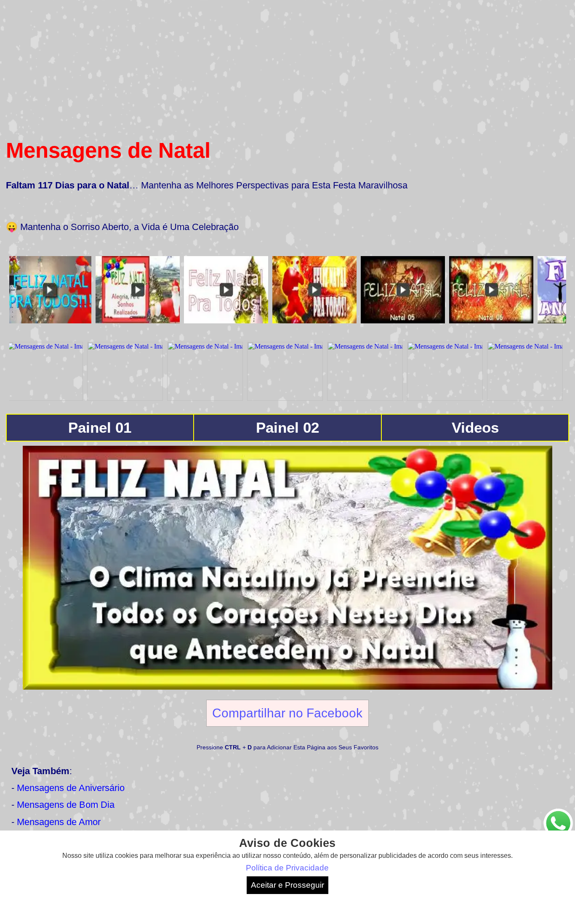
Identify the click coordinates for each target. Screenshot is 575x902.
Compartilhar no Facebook (287, 713)
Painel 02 (287, 427)
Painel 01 (99, 427)
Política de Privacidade (287, 867)
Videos (475, 427)
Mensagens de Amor (59, 822)
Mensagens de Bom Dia (65, 804)
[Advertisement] (287, 65)
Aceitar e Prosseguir (287, 885)
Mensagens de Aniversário (71, 788)
